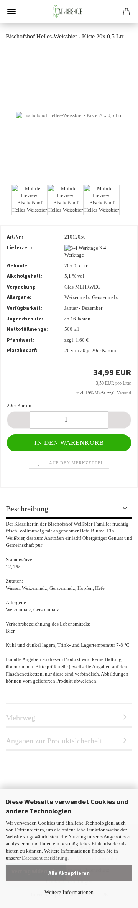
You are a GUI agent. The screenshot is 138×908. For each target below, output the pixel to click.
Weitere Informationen (69, 892)
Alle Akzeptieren (69, 873)
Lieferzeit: (20, 247)
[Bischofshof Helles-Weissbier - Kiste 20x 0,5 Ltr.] (69, 115)
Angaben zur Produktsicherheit (54, 740)
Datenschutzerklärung (44, 858)
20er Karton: (20, 405)
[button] (18, 420)
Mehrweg (20, 717)
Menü (11, 11)
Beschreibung (27, 508)
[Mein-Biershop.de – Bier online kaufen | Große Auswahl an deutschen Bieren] (69, 11)
